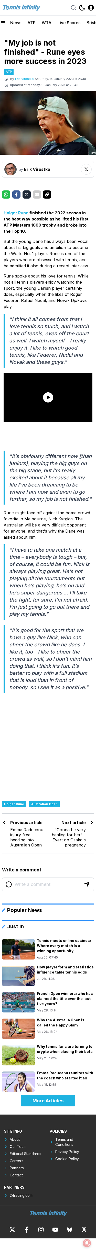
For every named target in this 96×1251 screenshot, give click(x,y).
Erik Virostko (24, 79)
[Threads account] (84, 1230)
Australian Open (44, 804)
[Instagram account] (41, 1230)
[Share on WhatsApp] (6, 194)
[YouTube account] (55, 1230)
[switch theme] (82, 7)
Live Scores (69, 22)
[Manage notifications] (87, 1243)
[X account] (12, 1230)
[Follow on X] (86, 169)
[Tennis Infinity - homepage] (21, 7)
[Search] (73, 8)
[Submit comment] (87, 884)
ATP (31, 22)
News (15, 22)
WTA (46, 22)
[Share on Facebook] (16, 194)
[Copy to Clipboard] (47, 194)
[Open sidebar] (3, 23)
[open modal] (91, 8)
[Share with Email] (37, 194)
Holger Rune (16, 212)
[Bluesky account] (70, 1230)
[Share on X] (27, 194)
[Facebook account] (27, 1230)
